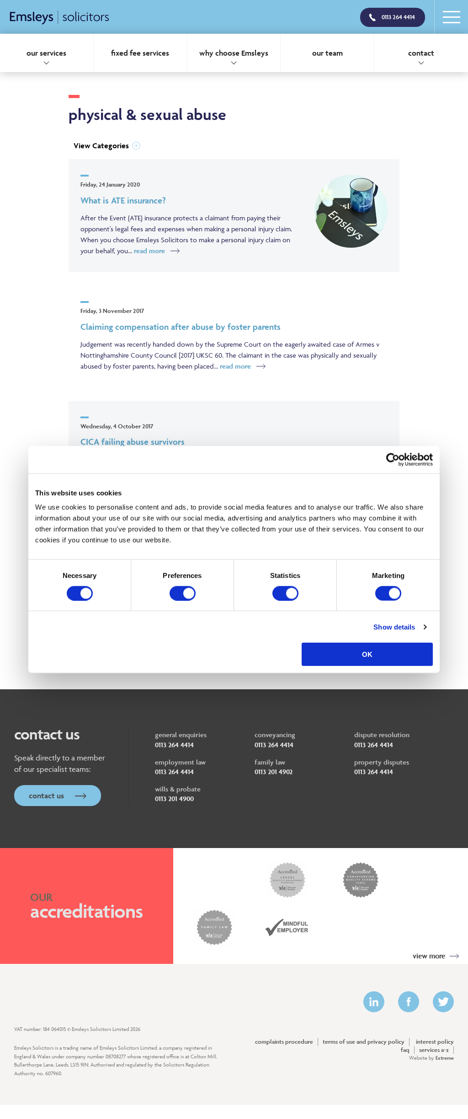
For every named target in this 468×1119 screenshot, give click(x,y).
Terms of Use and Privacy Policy (363, 1042)
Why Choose (233, 52)
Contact (421, 52)
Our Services (46, 52)
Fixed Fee (140, 52)
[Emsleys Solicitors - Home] (59, 18)
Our (327, 52)
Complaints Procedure (284, 1042)
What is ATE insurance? (123, 200)
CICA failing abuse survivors (132, 441)
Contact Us (47, 795)
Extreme (445, 1057)
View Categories (101, 145)
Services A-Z (434, 1050)
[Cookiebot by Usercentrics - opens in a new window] (393, 459)
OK (367, 654)
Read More (149, 250)
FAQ (405, 1050)
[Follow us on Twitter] (443, 1001)
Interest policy (435, 1042)
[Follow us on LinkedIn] (373, 1001)
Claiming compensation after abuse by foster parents (180, 326)
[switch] (183, 593)
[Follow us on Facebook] (408, 1001)
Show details (394, 626)
